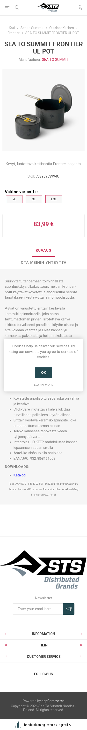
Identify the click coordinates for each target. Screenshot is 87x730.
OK (43, 372)
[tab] (43, 251)
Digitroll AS (65, 725)
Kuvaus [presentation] (43, 250)
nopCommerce (53, 701)
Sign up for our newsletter (68, 609)
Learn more (43, 385)
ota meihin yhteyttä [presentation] (43, 262)
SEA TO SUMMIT (55, 59)
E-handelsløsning (33, 725)
